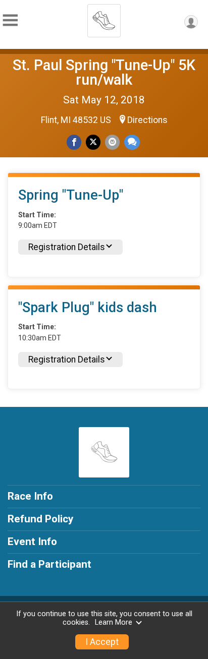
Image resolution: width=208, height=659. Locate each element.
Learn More (113, 622)
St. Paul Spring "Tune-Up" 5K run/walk (104, 72)
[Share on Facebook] (74, 142)
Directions (147, 120)
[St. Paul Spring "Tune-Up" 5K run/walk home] (104, 17)
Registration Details (66, 247)
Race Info (30, 496)
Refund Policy (40, 519)
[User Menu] (191, 22)
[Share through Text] (132, 142)
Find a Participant (49, 564)
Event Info (32, 541)
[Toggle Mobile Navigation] (10, 20)
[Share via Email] (112, 142)
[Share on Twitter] (93, 142)
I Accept (102, 642)
